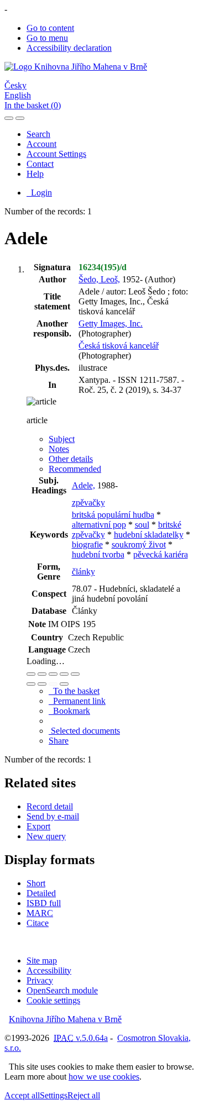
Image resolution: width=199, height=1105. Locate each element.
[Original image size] (53, 674)
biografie (87, 544)
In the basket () (32, 105)
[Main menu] (19, 118)
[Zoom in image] (31, 674)
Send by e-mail (53, 816)
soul (142, 524)
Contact (40, 164)
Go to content (50, 28)
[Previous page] (53, 684)
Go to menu (47, 38)
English (17, 95)
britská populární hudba (113, 514)
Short (36, 883)
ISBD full (44, 903)
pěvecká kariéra (160, 554)
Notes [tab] (59, 449)
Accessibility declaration (69, 47)
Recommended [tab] (75, 468)
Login (39, 192)
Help (35, 173)
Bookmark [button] (69, 710)
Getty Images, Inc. (110, 323)
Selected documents (84, 730)
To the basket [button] (74, 691)
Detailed (41, 893)
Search (38, 134)
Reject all (83, 1095)
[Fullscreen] (64, 674)
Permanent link (77, 701)
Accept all (22, 1095)
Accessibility (49, 970)
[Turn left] (31, 684)
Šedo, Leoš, (99, 279)
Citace (38, 923)
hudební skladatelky (149, 534)
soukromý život (139, 544)
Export (38, 826)
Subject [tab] (62, 439)
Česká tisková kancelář (118, 345)
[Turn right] (42, 684)
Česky (15, 85)
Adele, (83, 485)
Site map (42, 960)
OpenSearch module (62, 990)
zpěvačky (88, 502)
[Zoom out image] (42, 674)
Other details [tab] (71, 459)
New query (46, 836)
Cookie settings (53, 1000)
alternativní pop (99, 524)
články (83, 571)
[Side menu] (8, 118)
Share (59, 740)
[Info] (75, 674)
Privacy (40, 980)
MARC (40, 913)
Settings (53, 1095)
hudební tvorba (98, 554)
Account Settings (56, 154)
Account (41, 144)
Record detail (50, 806)
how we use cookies (104, 1076)
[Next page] (64, 684)
